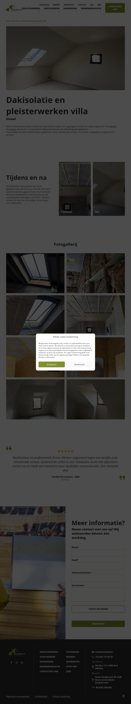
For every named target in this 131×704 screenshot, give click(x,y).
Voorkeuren (79, 364)
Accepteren (52, 364)
